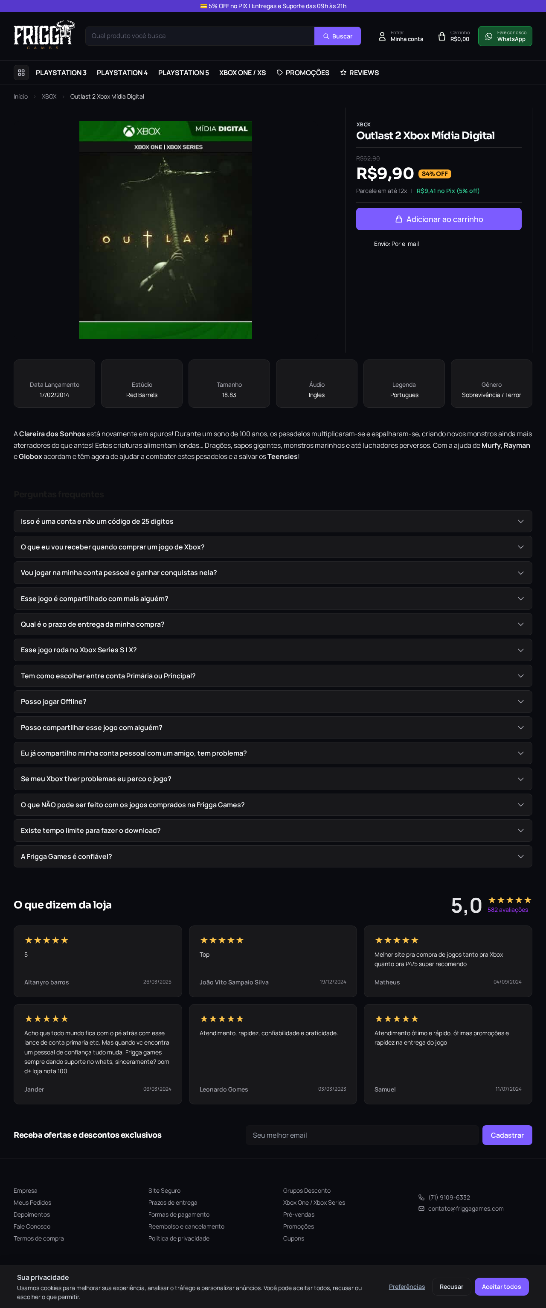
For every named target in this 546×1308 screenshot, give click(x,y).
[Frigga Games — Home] (44, 34)
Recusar (451, 1286)
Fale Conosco (32, 1226)
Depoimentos (32, 1214)
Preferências (407, 1286)
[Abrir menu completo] (21, 72)
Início (21, 96)
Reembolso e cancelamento (186, 1226)
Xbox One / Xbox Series (314, 1202)
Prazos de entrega (172, 1202)
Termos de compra (39, 1238)
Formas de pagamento (178, 1214)
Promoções (298, 1226)
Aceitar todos (501, 1286)
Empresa (26, 1190)
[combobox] (200, 36)
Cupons (293, 1238)
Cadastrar (507, 1135)
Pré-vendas (298, 1214)
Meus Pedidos (32, 1202)
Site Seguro (164, 1190)
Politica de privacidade (178, 1238)
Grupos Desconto (307, 1190)
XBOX (49, 96)
